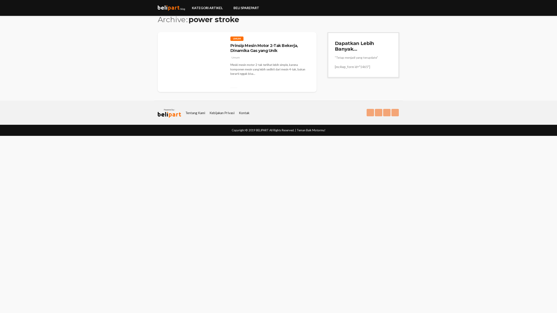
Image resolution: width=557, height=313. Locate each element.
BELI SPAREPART (246, 8)
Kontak (244, 113)
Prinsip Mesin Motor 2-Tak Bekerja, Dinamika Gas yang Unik (264, 48)
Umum (237, 38)
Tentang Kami (195, 113)
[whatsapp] (395, 112)
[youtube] (387, 112)
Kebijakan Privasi (222, 113)
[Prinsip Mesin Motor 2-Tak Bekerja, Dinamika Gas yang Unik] (191, 84)
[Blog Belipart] (171, 8)
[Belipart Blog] (169, 113)
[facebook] (370, 112)
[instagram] (378, 112)
